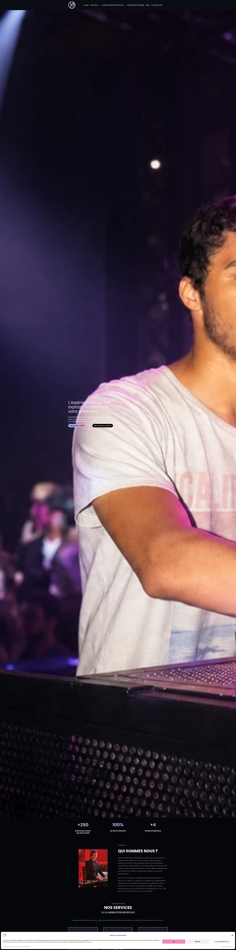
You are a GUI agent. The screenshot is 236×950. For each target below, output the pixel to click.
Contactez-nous (156, 5)
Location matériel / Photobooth (112, 5)
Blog (147, 5)
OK (174, 942)
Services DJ (94, 5)
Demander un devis (77, 426)
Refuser (197, 942)
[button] (232, 935)
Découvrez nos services (102, 426)
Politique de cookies (8, 946)
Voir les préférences (222, 942)
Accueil (86, 5)
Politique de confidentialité (23, 946)
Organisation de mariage (135, 5)
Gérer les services (226, 946)
